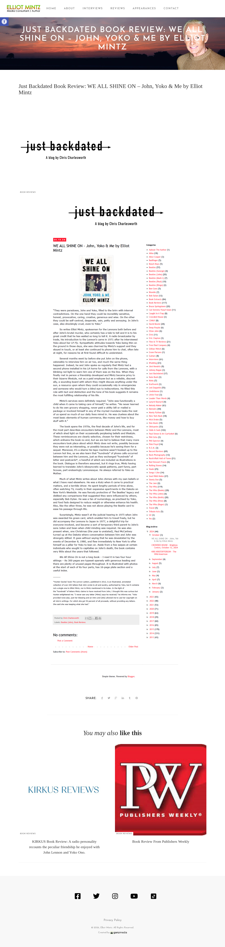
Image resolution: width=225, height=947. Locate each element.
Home (51, 8)
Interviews (93, 8)
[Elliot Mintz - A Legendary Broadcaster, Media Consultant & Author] (23, 8)
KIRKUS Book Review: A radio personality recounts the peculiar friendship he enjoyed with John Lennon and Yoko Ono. (64, 846)
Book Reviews (28, 192)
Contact (171, 8)
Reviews (117, 8)
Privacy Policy (113, 920)
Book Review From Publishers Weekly (160, 841)
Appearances (144, 8)
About (69, 8)
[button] (4, 21)
